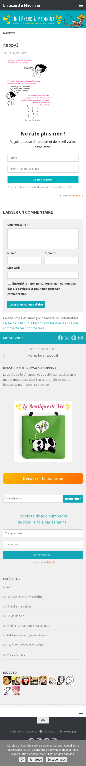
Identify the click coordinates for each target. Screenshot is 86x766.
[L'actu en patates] (16, 683)
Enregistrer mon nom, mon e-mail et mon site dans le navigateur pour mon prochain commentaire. (41, 289)
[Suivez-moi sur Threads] (80, 337)
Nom (11, 253)
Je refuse (35, 759)
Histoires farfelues (19, 606)
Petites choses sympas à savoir (28, 635)
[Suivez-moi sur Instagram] (67, 337)
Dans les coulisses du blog (25, 596)
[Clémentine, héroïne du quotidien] (34, 683)
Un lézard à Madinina (21, 5)
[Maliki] (16, 693)
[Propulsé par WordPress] (40, 731)
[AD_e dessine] (7, 683)
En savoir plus (56, 759)
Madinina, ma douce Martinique (28, 625)
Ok (22, 759)
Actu (10, 587)
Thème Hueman (67, 731)
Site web (13, 268)
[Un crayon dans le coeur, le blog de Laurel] (25, 683)
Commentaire (18, 224)
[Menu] (81, 5)
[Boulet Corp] (43, 683)
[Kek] (70, 683)
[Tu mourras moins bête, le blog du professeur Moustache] (52, 683)
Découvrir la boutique (43, 478)
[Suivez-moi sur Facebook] (60, 337)
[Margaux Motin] (61, 683)
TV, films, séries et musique (25, 645)
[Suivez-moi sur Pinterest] (73, 337)
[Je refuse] (81, 753)
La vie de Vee (15, 616)
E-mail (50, 253)
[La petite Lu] (7, 693)
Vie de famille (16, 654)
